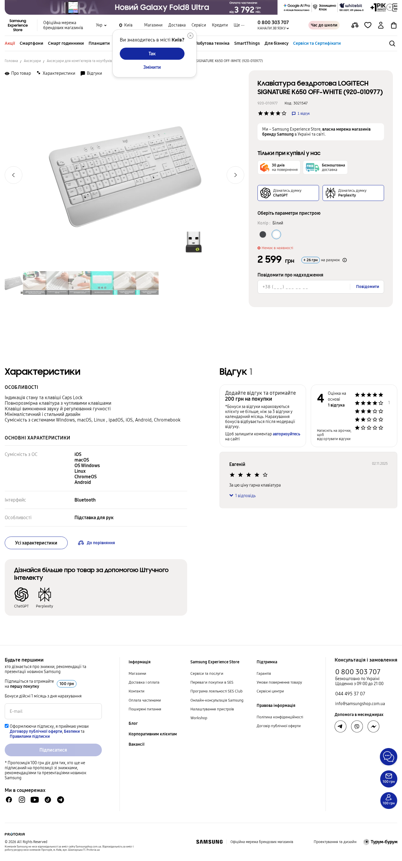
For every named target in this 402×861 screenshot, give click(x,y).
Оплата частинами (145, 700)
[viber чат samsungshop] (357, 726)
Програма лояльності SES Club (216, 691)
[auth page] (380, 25)
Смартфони (31, 43)
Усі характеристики (36, 543)
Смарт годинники (66, 43)
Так (152, 53)
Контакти (136, 691)
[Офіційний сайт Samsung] (209, 842)
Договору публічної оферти (36, 731)
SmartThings (247, 43)
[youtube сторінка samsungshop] (35, 800)
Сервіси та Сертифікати (317, 43)
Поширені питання (145, 709)
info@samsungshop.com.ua (360, 703)
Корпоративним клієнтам (153, 734)
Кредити (220, 25)
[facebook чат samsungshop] (9, 800)
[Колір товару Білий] (276, 234)
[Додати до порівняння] (354, 25)
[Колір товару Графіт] (263, 234)
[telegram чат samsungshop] (61, 800)
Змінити (152, 67)
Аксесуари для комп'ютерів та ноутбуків (79, 61)
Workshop (198, 718)
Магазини (153, 25)
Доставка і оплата (144, 682)
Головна (11, 61)
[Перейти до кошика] (393, 25)
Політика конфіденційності (280, 717)
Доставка (177, 25)
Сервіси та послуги (206, 673)
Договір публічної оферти (279, 726)
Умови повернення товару (279, 682)
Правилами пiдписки (30, 736)
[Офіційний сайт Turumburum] (380, 842)
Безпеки (72, 731)
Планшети (99, 43)
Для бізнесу (276, 43)
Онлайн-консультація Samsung (216, 700)
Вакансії (136, 744)
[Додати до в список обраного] (367, 25)
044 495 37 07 (350, 694)
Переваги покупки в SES (211, 682)
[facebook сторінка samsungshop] (373, 726)
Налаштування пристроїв (212, 709)
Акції (10, 43)
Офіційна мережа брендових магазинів (63, 25)
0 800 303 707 (358, 672)
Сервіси (199, 25)
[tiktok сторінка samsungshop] (48, 800)
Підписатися (53, 750)
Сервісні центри (270, 691)
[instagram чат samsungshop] (22, 800)
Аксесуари (32, 61)
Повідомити (367, 286)
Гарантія (264, 673)
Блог (133, 723)
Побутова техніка (212, 43)
